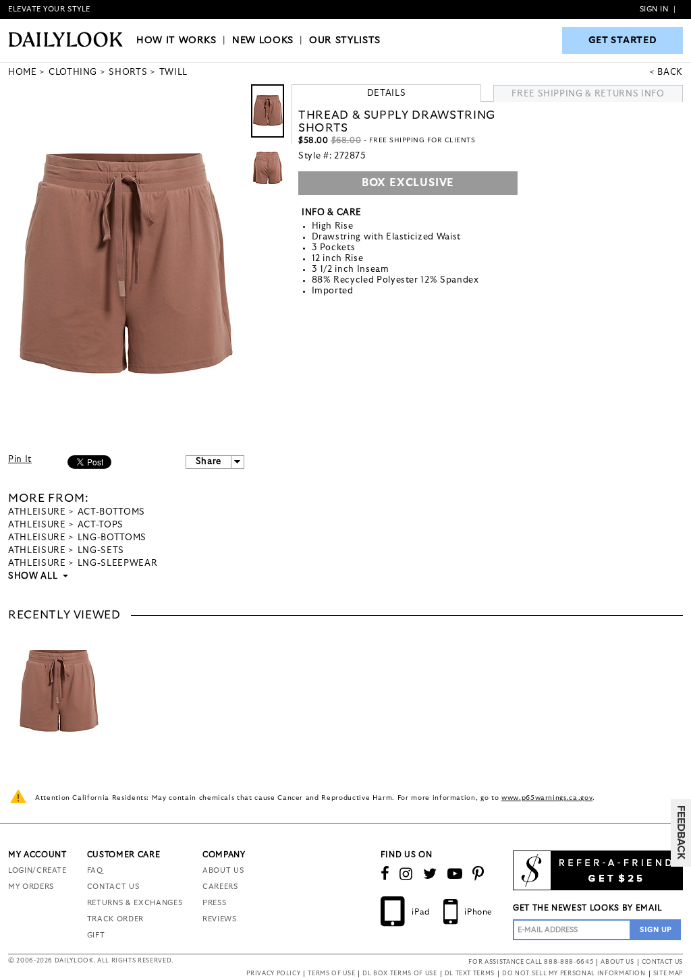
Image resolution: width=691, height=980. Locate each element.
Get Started (622, 40)
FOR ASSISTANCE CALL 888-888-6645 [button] (530, 962)
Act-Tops (100, 525)
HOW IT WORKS (176, 40)
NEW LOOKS (263, 40)
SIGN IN (654, 9)
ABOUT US (223, 870)
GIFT (96, 935)
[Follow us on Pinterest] (478, 874)
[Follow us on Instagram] (406, 874)
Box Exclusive (408, 182)
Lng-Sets (101, 550)
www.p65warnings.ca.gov (546, 798)
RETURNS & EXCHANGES (134, 902)
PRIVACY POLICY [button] (273, 974)
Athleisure (37, 512)
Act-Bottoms (111, 512)
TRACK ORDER (115, 919)
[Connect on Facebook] (385, 874)
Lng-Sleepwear (117, 563)
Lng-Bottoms (112, 538)
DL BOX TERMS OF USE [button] (399, 974)
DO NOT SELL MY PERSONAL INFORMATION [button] (574, 974)
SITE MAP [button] (668, 974)
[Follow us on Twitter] (430, 874)
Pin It (20, 459)
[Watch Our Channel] (455, 874)
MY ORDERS (31, 886)
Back (670, 72)
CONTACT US (113, 886)
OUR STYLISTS (345, 40)
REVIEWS (219, 919)
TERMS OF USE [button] (331, 974)
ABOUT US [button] (617, 962)
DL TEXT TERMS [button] (470, 974)
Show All (33, 576)
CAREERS (220, 886)
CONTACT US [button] (663, 962)
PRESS (214, 902)
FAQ (95, 870)
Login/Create (37, 870)
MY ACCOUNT (37, 855)
